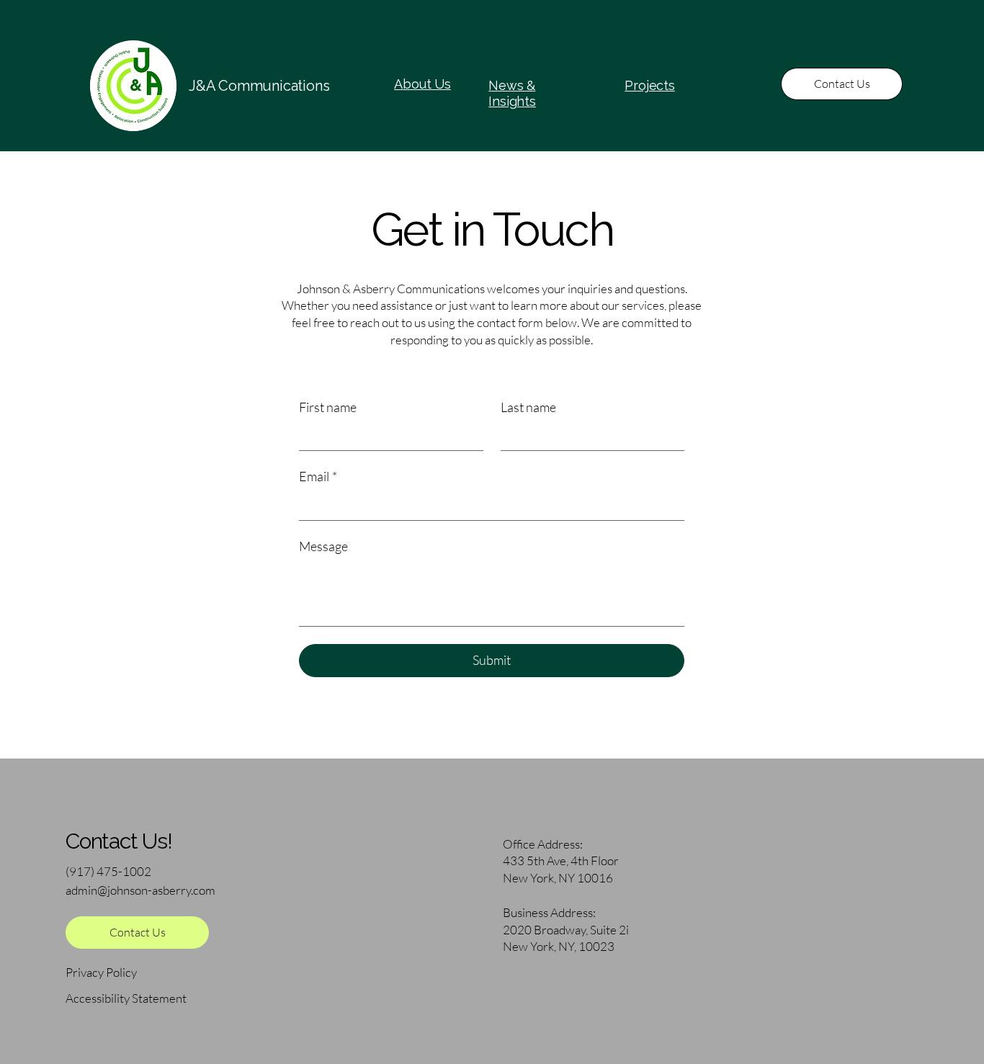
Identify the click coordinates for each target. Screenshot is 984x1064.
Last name (528, 407)
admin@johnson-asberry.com (140, 890)
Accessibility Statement (126, 998)
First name (328, 407)
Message (323, 546)
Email (318, 476)
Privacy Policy (101, 972)
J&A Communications (259, 85)
